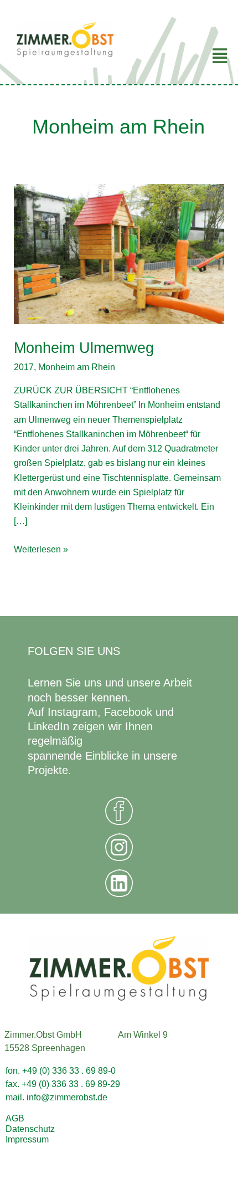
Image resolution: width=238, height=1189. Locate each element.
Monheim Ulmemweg (84, 347)
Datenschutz (30, 1129)
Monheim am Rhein (76, 367)
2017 (24, 367)
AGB (15, 1118)
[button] (178, 56)
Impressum (27, 1139)
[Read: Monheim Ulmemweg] (119, 253)
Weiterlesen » (41, 548)
